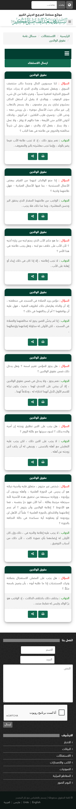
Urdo (26, 802)
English (36, 802)
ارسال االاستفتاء (38, 63)
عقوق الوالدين (57, 40)
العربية (7, 802)
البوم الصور (64, 783)
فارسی (16, 802)
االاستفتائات (48, 36)
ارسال (8, 724)
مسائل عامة (29, 36)
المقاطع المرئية (62, 776)
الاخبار (67, 742)
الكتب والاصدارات (60, 762)
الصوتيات (65, 769)
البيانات (66, 749)
